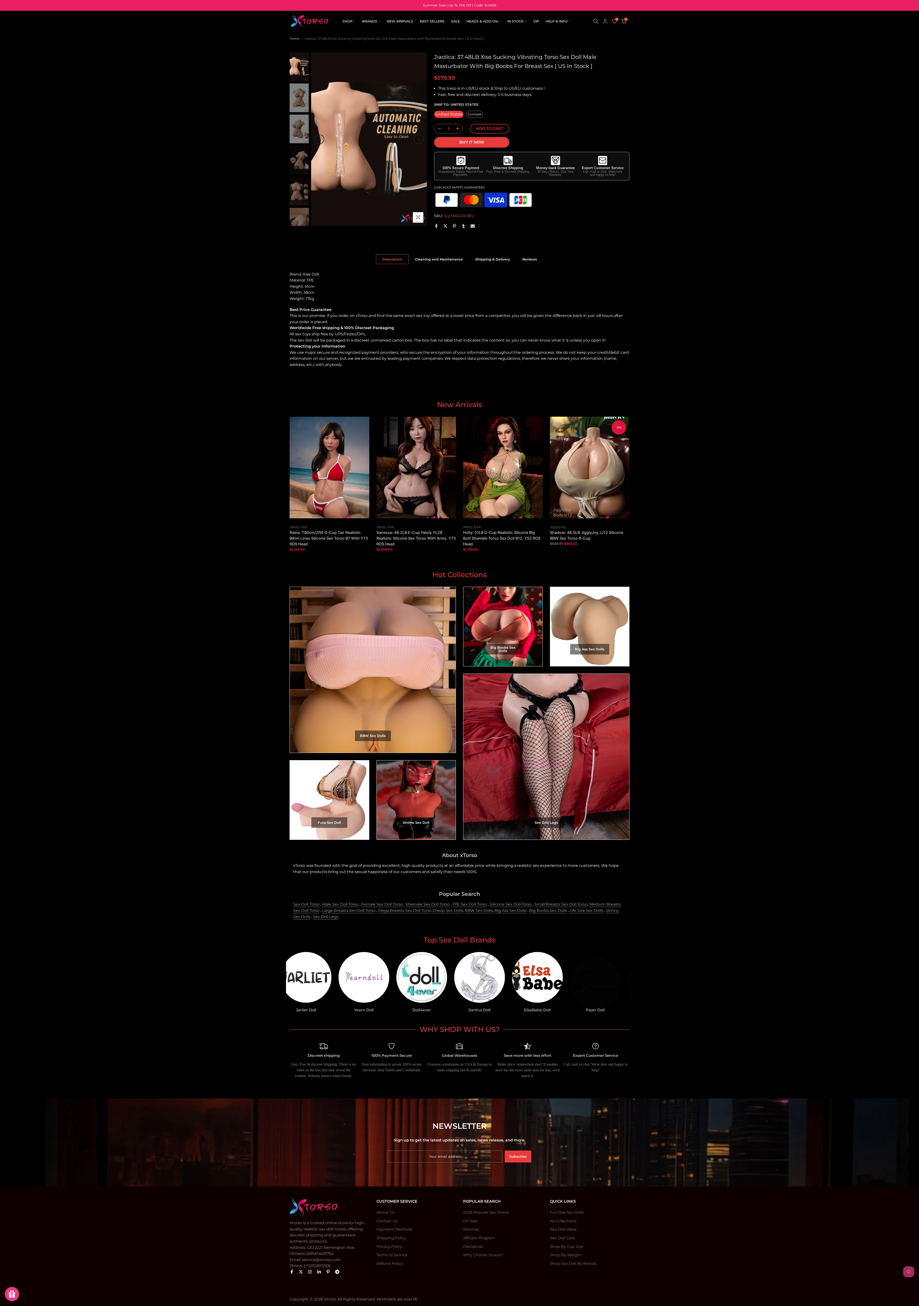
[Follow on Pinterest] (328, 1272)
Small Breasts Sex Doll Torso (561, 904)
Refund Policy (389, 1263)
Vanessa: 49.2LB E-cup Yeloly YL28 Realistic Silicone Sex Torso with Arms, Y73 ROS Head (416, 538)
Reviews (529, 259)
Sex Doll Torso (306, 904)
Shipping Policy (391, 1238)
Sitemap (471, 1229)
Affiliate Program (479, 1238)
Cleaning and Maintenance (439, 259)
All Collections (563, 1221)
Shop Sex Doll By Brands (573, 1263)
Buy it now (472, 142)
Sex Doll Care (562, 1238)
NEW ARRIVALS (400, 21)
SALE (455, 21)
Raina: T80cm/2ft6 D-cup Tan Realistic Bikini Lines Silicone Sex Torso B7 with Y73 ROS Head (329, 538)
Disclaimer (473, 1246)
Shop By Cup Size (566, 1246)
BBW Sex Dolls (479, 910)
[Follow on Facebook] (292, 1272)
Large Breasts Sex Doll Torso (348, 910)
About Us (385, 1212)
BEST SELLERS (432, 21)
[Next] (418, 139)
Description (392, 259)
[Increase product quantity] (459, 129)
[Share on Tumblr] (463, 226)
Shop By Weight (565, 1255)
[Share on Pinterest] (454, 226)
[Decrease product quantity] (438, 129)
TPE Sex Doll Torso (469, 904)
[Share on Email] (473, 226)
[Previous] (319, 139)
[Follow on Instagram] (310, 1272)
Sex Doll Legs (325, 916)
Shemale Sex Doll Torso (427, 904)
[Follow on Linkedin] (319, 1272)
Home (294, 38)
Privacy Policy (389, 1246)
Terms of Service (392, 1255)
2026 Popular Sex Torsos (486, 1212)
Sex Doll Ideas (563, 1229)
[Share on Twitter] (445, 226)
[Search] (596, 21)
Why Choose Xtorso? (483, 1255)
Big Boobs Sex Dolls (548, 910)
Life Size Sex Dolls (586, 910)
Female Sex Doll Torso (382, 904)
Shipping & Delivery (492, 259)
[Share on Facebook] (436, 226)
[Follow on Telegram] (337, 1272)
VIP (536, 21)
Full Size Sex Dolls (567, 1212)
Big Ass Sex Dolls (510, 910)
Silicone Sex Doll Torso (511, 904)
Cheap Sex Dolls (447, 910)
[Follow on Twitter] (301, 1272)
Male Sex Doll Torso (340, 904)
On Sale (470, 1221)
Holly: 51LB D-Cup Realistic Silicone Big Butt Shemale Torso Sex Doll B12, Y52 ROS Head (501, 538)
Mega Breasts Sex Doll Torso (404, 910)
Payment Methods (394, 1229)
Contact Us (387, 1221)
